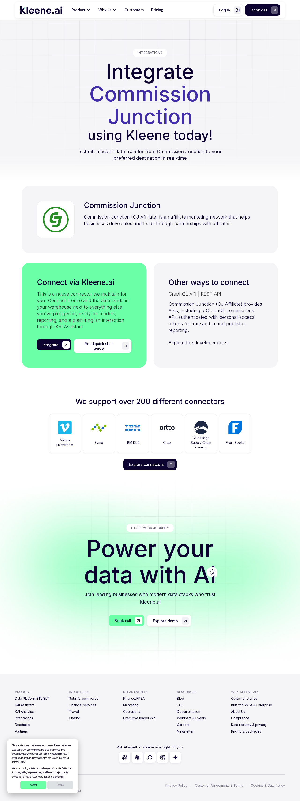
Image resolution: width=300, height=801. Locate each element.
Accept (33, 784)
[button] (81, 10)
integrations (150, 53)
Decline (60, 784)
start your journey (150, 528)
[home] (41, 10)
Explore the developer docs (198, 342)
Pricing (157, 10)
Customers (134, 10)
